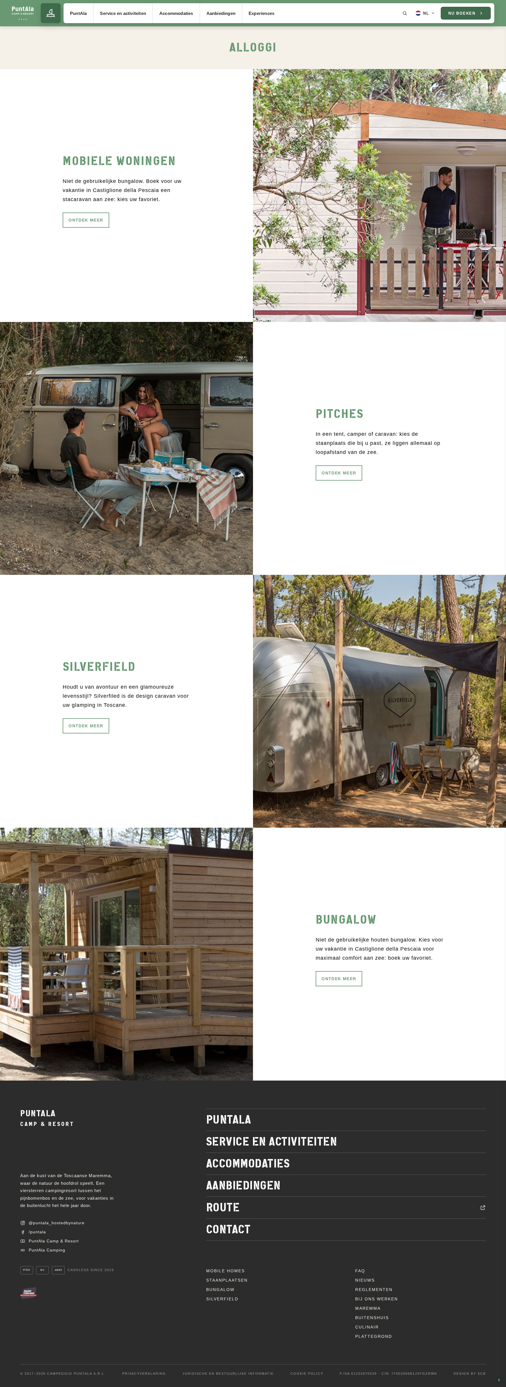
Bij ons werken (376, 1299)
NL (426, 13)
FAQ (360, 1271)
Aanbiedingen (220, 13)
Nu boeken (462, 13)
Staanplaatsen (227, 1280)
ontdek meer (86, 220)
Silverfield (222, 1299)
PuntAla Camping (47, 1250)
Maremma (368, 1308)
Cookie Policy (306, 1373)
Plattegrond (373, 1336)
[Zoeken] (405, 13)
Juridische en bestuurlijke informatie (228, 1373)
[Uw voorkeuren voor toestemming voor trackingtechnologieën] (499, 1380)
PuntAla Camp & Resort (54, 1241)
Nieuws (365, 1280)
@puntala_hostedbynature (57, 1222)
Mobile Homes (225, 1271)
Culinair (367, 1327)
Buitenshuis (372, 1318)
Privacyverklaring (144, 1373)
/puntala (37, 1232)
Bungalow (220, 1289)
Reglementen (374, 1289)
